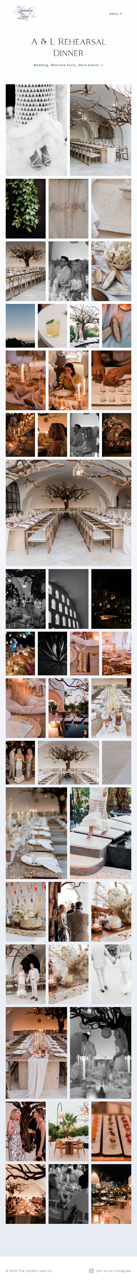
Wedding (41, 65)
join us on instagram (113, 1271)
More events (88, 65)
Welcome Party (64, 65)
